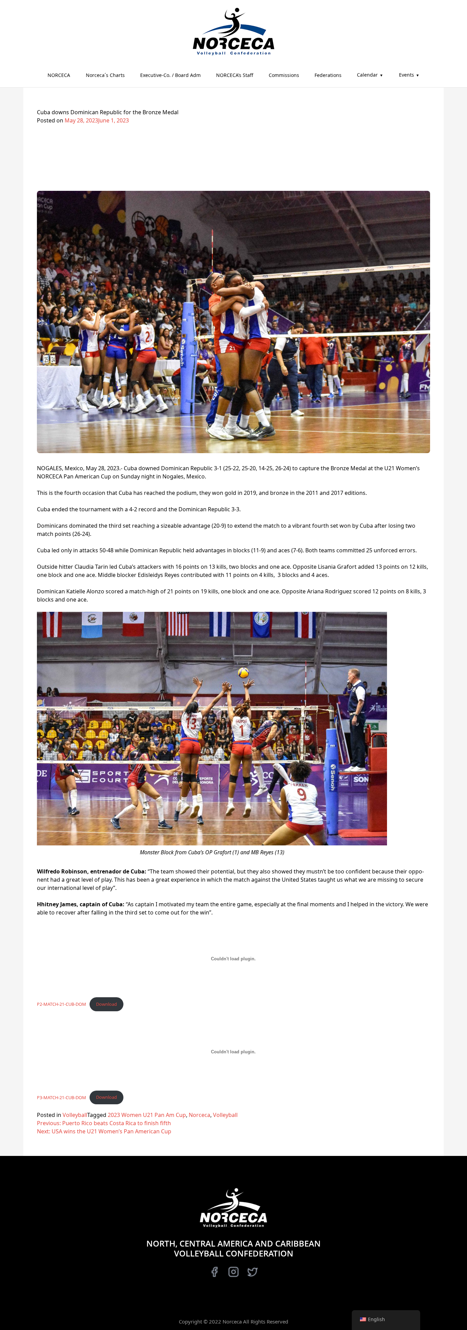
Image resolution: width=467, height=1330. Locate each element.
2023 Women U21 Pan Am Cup (147, 1115)
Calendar (367, 74)
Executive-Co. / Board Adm (170, 75)
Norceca (199, 1115)
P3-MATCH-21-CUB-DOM (61, 1097)
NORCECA (59, 75)
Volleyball (75, 1115)
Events (406, 74)
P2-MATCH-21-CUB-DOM (61, 1004)
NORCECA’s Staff (234, 75)
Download (106, 1004)
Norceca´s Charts (105, 75)
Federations (328, 75)
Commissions (284, 75)
